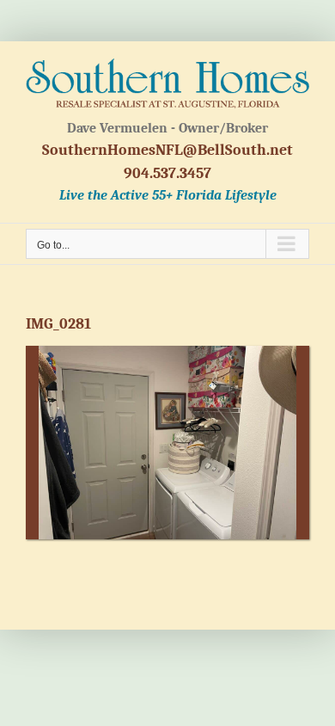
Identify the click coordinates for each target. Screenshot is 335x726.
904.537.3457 (167, 173)
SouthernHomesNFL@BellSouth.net (167, 150)
